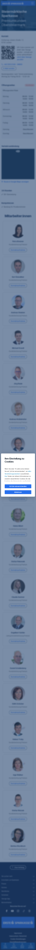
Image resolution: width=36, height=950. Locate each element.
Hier (6, 476)
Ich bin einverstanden (18, 486)
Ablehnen (18, 492)
